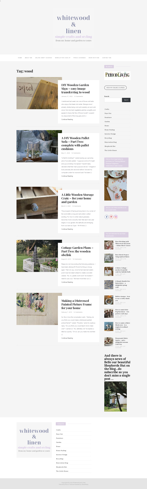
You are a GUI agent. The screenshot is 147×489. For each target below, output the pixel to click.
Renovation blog (110, 142)
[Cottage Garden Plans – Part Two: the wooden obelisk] (39, 255)
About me (28, 57)
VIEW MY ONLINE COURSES (115, 87)
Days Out (108, 113)
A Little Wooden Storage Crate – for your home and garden (77, 198)
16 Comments (75, 153)
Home (20, 57)
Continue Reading (67, 119)
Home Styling (110, 130)
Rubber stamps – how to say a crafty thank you (122, 298)
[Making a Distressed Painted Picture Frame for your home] (39, 308)
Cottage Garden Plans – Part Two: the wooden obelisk (77, 251)
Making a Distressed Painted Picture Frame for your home (76, 304)
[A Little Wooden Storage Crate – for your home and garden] (39, 202)
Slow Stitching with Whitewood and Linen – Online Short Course (122, 243)
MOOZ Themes (69, 484)
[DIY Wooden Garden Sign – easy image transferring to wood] (39, 93)
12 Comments (78, 96)
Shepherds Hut (110, 146)
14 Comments (76, 206)
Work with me (94, 57)
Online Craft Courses (43, 57)
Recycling (108, 138)
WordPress (85, 484)
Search (106, 96)
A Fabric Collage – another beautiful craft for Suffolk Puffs (122, 270)
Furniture (108, 117)
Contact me (106, 57)
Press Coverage (80, 57)
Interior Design (110, 134)
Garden (107, 121)
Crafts (107, 109)
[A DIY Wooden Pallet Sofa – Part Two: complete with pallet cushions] (39, 146)
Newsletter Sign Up (62, 57)
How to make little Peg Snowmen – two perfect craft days (122, 312)
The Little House (111, 150)
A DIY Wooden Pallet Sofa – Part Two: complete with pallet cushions (75, 143)
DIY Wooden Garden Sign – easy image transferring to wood (75, 88)
